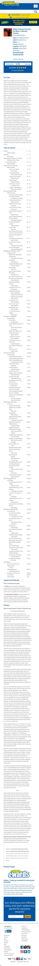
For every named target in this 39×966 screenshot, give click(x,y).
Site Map (6, 951)
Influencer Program (26, 931)
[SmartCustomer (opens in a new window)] (17, 71)
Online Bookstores (8, 955)
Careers (6, 937)
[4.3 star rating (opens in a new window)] (21, 68)
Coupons (6, 940)
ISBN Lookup (25, 939)
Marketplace (24, 940)
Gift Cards (24, 935)
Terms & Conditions (9, 953)
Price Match (7, 946)
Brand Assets (25, 933)
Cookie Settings (7, 950)
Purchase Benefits (18, 54)
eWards (6, 942)
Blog (5, 939)
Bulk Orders (7, 935)
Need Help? (13, 961)
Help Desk (24, 937)
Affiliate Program (26, 930)
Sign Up (27, 916)
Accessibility (24, 928)
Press (5, 944)
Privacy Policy (7, 948)
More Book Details (18, 52)
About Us (24, 926)
